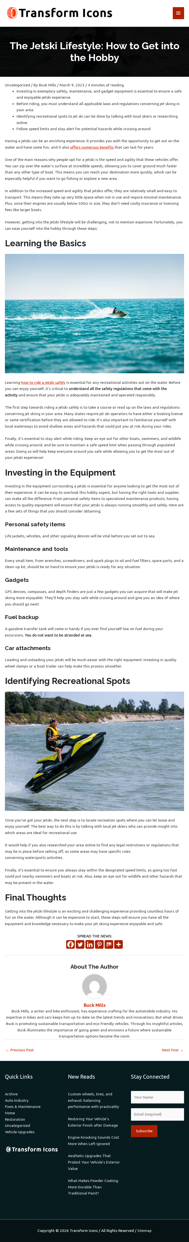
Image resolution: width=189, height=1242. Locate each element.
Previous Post (19, 1050)
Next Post (173, 1050)
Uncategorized (17, 85)
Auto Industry (17, 1100)
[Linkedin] (89, 944)
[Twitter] (80, 944)
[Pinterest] (99, 944)
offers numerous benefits (92, 147)
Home (10, 1113)
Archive (11, 1094)
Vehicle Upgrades (19, 1132)
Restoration (15, 1119)
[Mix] (109, 944)
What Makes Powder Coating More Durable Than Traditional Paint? (93, 1187)
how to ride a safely (43, 382)
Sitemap (144, 1230)
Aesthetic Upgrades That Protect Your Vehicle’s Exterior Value (94, 1162)
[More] (118, 944)
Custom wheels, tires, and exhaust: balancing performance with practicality (93, 1100)
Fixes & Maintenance (23, 1106)
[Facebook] (70, 944)
